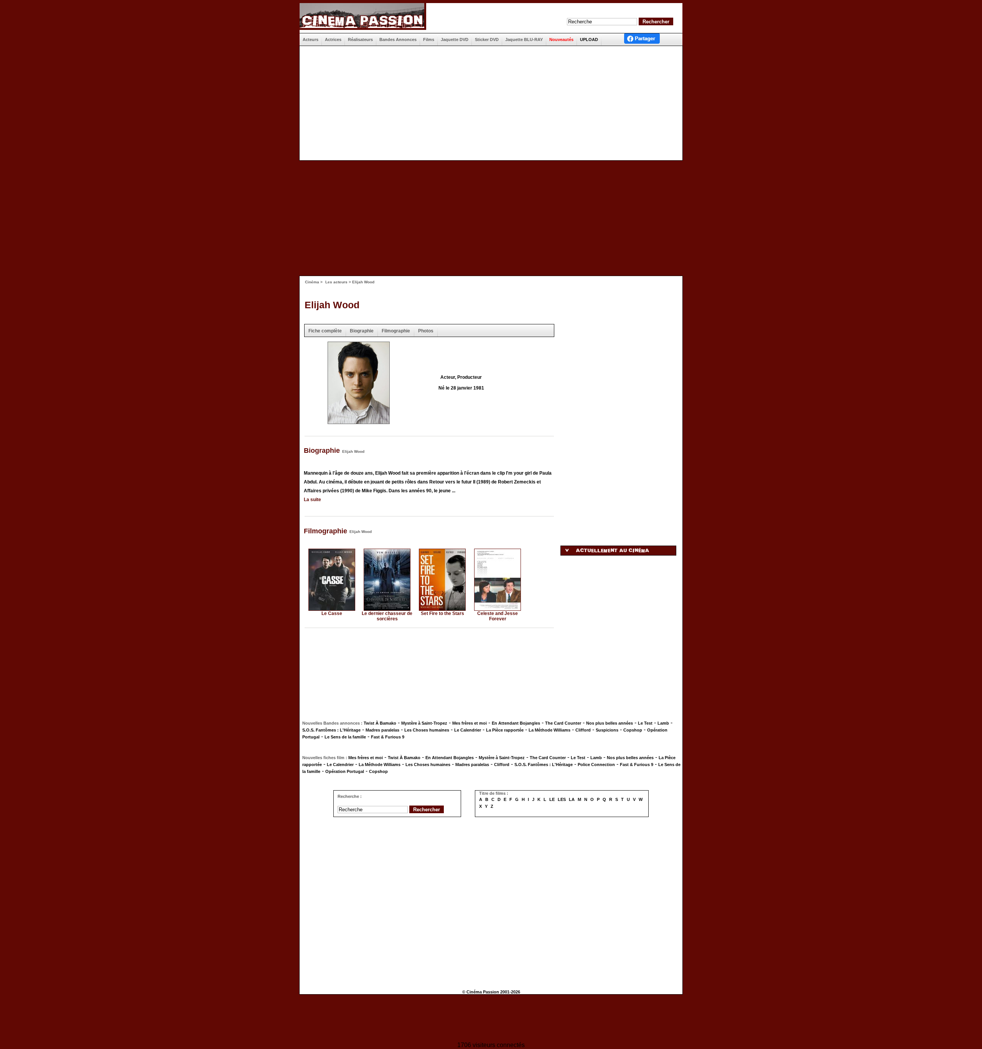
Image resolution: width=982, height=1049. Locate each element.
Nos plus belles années (609, 723)
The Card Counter (563, 723)
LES (562, 799)
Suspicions (607, 730)
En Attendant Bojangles (516, 723)
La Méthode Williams (549, 730)
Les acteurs (336, 282)
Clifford (583, 730)
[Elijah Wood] (358, 421)
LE (552, 799)
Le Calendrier (467, 730)
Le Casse (331, 613)
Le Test (645, 723)
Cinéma (312, 282)
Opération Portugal (344, 771)
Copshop (632, 730)
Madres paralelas (382, 730)
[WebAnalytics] (491, 1019)
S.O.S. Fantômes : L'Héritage (331, 730)
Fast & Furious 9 (387, 737)
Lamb (663, 723)
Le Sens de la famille (345, 737)
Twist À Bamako (380, 723)
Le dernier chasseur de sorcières (387, 616)
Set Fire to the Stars (442, 613)
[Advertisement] (488, 103)
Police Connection (596, 764)
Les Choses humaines (426, 730)
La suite (312, 499)
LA (572, 799)
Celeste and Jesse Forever (497, 616)
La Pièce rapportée (505, 730)
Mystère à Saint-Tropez (424, 723)
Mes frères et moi (469, 723)
